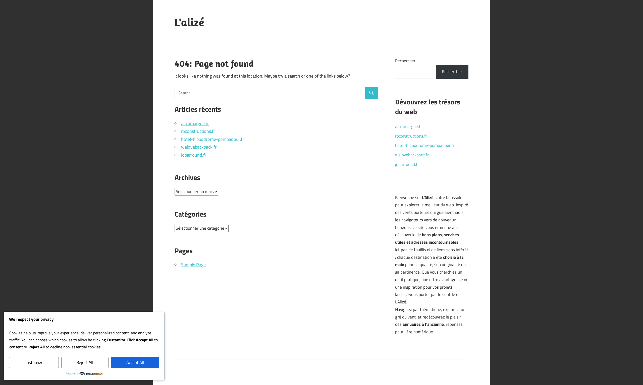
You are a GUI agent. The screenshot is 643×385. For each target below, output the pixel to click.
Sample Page (193, 264)
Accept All (135, 362)
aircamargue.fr (195, 123)
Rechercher (405, 60)
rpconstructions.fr (198, 131)
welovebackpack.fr (199, 147)
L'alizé (189, 22)
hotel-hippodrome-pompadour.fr (212, 139)
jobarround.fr (193, 155)
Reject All (84, 362)
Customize (33, 362)
